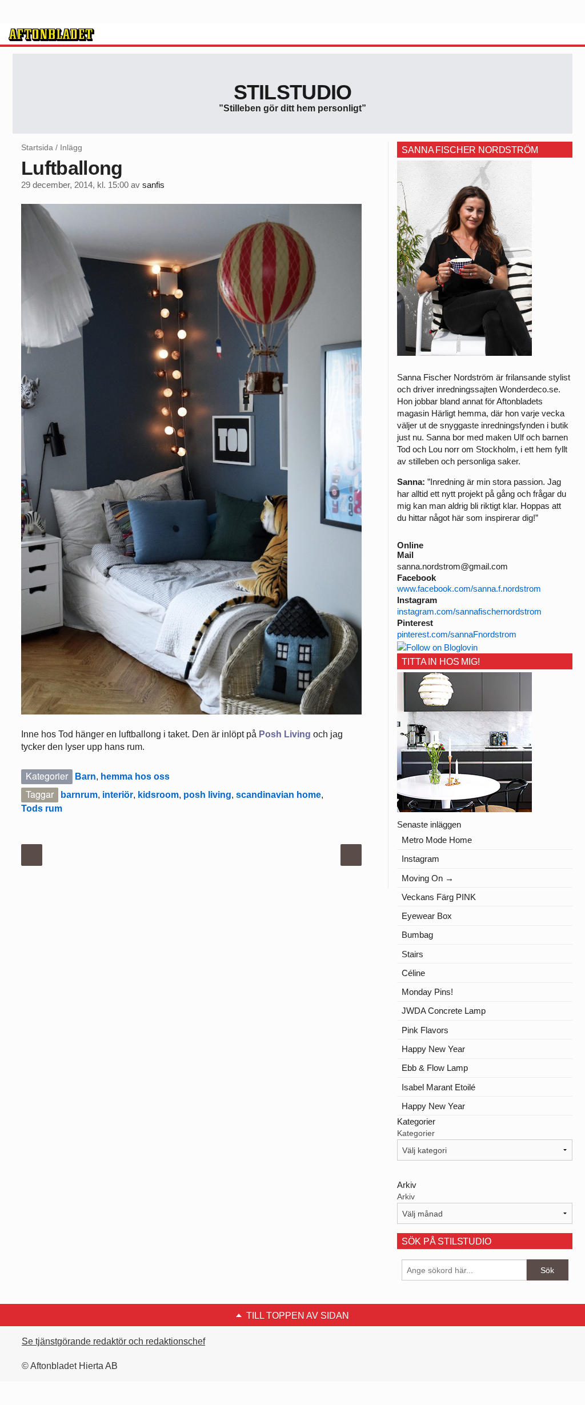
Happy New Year (433, 1049)
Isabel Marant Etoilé (438, 1087)
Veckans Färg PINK (439, 897)
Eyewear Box (427, 916)
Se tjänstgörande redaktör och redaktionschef (113, 1341)
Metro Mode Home (437, 840)
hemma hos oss (135, 776)
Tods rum (41, 808)
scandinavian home (278, 795)
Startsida (37, 147)
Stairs (412, 954)
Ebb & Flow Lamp (435, 1068)
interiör (117, 795)
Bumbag (417, 935)
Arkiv (406, 1196)
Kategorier (416, 1133)
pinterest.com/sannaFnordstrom (456, 634)
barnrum (79, 795)
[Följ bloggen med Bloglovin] (437, 646)
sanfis (153, 185)
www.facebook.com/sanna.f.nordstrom (469, 588)
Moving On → (428, 878)
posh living (207, 795)
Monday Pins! (427, 992)
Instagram (420, 859)
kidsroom (158, 795)
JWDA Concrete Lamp (444, 1010)
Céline (413, 973)
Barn (85, 776)
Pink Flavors (425, 1030)
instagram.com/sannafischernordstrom (469, 611)
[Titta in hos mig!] (464, 741)
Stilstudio (293, 92)
